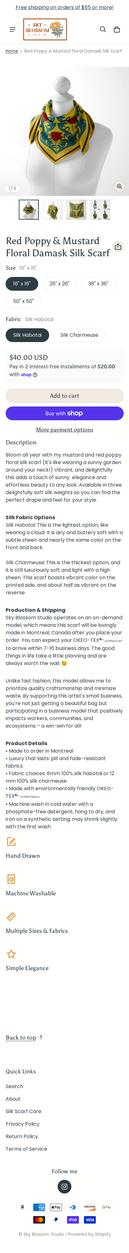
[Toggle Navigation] (12, 29)
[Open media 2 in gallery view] (53, 210)
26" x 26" (59, 283)
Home (12, 51)
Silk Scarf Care (23, 1111)
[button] (103, 29)
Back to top (21, 1037)
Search (14, 1086)
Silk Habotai (27, 335)
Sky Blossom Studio (44, 1234)
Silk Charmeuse (79, 335)
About (13, 1098)
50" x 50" (23, 301)
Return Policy (22, 1136)
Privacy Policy (22, 1124)
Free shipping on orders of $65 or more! (65, 7)
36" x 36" (98, 283)
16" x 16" (22, 283)
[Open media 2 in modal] (64, 131)
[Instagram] (64, 1187)
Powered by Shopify (89, 1234)
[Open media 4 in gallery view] (100, 210)
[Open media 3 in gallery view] (76, 210)
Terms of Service (26, 1149)
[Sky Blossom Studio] (45, 29)
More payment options (64, 429)
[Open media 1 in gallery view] (29, 210)
